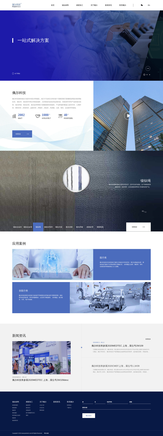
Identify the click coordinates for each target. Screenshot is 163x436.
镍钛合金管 (28, 227)
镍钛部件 (28, 405)
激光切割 (69, 227)
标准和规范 (15, 405)
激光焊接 (79, 227)
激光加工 (28, 407)
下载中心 (69, 407)
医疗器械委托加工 (30, 412)
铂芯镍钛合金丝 (16, 415)
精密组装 (100, 227)
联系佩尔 (122, 5)
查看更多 (18, 134)
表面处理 (89, 227)
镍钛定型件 (48, 227)
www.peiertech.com (27, 433)
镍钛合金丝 (17, 227)
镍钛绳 (38, 227)
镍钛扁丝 (14, 412)
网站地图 (46, 433)
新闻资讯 (108, 5)
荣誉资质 (42, 410)
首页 (52, 5)
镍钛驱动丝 (15, 420)
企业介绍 (42, 405)
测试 (27, 415)
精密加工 (79, 5)
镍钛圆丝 (14, 407)
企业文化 (42, 407)
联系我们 (69, 405)
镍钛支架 (58, 227)
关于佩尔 (94, 5)
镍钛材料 (65, 5)
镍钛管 (14, 410)
